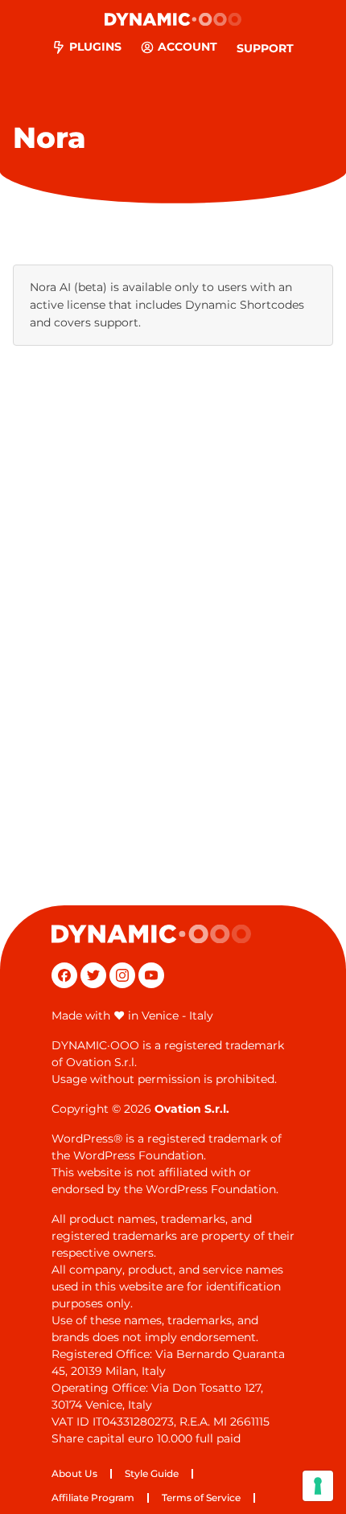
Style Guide (152, 1473)
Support (265, 48)
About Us (74, 1473)
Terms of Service (201, 1497)
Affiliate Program (92, 1497)
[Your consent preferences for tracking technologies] (318, 1486)
